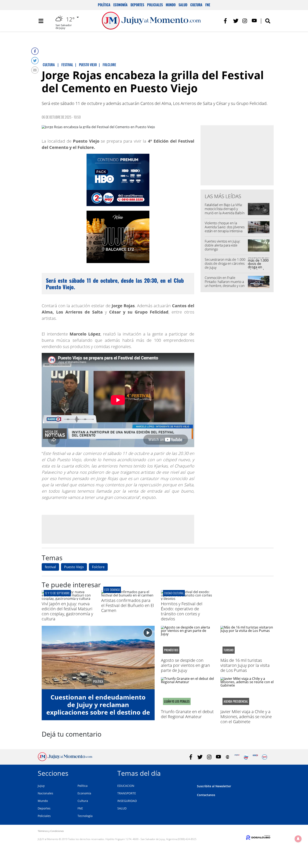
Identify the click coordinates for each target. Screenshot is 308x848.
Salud (183, 4)
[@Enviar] (35, 70)
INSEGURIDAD (127, 801)
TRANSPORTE (126, 793)
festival (50, 567)
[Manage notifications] (298, 838)
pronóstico (171, 650)
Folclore (98, 567)
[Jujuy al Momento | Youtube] (254, 20)
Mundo (171, 4)
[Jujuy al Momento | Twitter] (235, 20)
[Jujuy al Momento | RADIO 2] (255, 757)
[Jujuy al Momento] (65, 760)
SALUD (122, 808)
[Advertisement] (118, 529)
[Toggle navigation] (41, 20)
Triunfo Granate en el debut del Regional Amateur (187, 714)
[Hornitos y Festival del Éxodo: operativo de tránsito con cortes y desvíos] (187, 598)
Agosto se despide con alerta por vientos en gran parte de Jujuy (185, 665)
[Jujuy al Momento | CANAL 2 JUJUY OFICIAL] (227, 757)
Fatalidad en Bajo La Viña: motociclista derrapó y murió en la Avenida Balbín (225, 209)
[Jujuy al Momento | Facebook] (226, 20)
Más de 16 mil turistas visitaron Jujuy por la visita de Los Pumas (245, 665)
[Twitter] (35, 60)
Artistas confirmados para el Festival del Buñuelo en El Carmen (127, 605)
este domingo (112, 589)
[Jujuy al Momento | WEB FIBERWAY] (246, 757)
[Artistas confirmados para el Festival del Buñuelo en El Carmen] (127, 595)
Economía (120, 4)
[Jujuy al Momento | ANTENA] (236, 757)
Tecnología (85, 816)
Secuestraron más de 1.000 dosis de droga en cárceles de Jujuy (225, 263)
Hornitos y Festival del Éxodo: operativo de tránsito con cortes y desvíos (181, 611)
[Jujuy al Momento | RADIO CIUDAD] (264, 757)
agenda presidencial (236, 701)
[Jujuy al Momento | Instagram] (245, 20)
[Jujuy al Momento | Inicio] (265, 772)
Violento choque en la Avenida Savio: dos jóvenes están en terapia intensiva (225, 227)
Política (104, 4)
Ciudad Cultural (174, 593)
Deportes (137, 4)
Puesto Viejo (74, 567)
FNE (207, 4)
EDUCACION (125, 786)
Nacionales (45, 793)
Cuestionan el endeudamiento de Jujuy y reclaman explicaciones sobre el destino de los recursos (98, 708)
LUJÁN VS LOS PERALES (177, 701)
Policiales (155, 4)
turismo (229, 650)
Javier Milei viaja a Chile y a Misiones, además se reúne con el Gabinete (246, 716)
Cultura (196, 4)
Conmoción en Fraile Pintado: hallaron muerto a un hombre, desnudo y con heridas (225, 283)
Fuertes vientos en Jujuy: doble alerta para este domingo (222, 245)
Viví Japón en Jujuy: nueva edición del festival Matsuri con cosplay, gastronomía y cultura (67, 611)
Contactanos (206, 795)
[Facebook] (35, 51)
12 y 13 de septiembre (57, 593)
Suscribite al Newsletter (214, 786)
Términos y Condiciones (51, 831)
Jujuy (41, 786)
